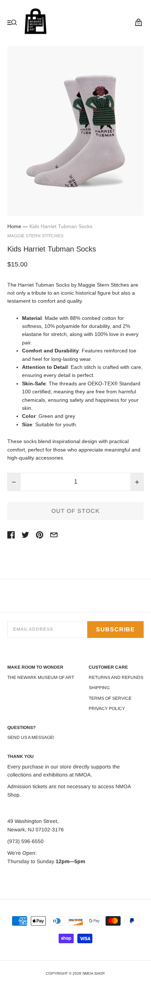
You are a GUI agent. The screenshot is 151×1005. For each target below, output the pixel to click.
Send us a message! (30, 737)
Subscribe (115, 629)
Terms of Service (110, 698)
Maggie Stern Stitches (35, 235)
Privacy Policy (107, 708)
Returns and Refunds (116, 677)
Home (14, 226)
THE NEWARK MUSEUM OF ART (40, 677)
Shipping (99, 687)
